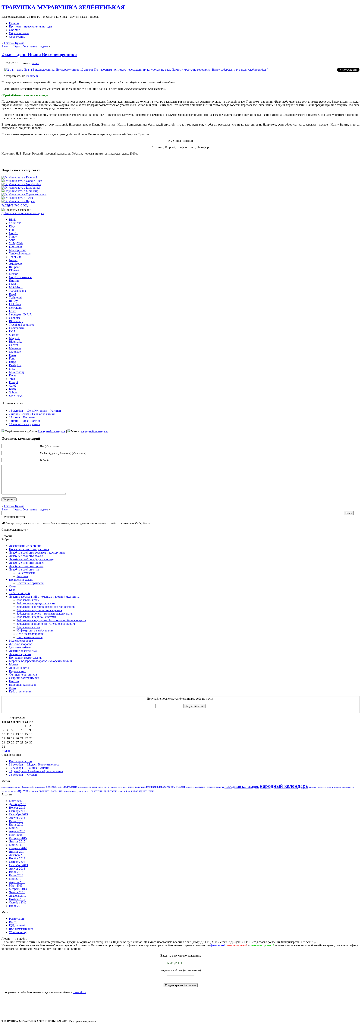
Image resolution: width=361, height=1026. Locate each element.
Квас (12, 589)
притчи (23, 791)
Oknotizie (15, 351)
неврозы (337, 787)
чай (151, 790)
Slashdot (14, 334)
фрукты (144, 790)
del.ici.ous (15, 223)
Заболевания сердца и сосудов (36, 603)
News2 (13, 260)
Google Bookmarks (20, 277)
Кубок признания (20, 691)
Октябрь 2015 (18, 811)
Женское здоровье (20, 644)
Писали (14, 280)
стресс (87, 791)
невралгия (321, 787)
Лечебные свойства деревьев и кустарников (37, 552)
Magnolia (14, 338)
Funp (12, 358)
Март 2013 (16, 885)
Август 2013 (17, 868)
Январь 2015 (17, 841)
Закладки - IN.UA (20, 314)
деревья (51, 786)
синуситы (67, 791)
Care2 (12, 385)
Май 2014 (15, 844)
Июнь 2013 (16, 875)
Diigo (12, 355)
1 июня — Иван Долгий (24, 420)
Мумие (13, 664)
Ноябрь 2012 (17, 899)
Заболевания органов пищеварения (39, 610)
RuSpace (14, 267)
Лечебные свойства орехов (26, 566)
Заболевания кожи (28, 627)
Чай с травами (26, 572)
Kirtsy (12, 389)
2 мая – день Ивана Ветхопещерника (39, 54)
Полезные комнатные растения (29, 549)
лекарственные (168, 786)
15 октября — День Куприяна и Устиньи (35, 410)
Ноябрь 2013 (17, 858)
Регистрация (17, 918)
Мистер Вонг (17, 250)
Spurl (12, 239)
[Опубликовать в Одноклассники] (24, 194)
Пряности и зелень (21, 579)
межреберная (192, 787)
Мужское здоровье (21, 640)
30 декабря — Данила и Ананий (29, 767)
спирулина (77, 791)
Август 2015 (17, 817)
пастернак (6, 791)
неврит (330, 787)
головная (41, 787)
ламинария (152, 786)
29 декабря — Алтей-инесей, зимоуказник (36, 771)
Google (13, 233)
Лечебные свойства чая (24, 569)
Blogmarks (15, 341)
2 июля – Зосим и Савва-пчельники (32, 414)
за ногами (102, 787)
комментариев (21, 928)
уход (135, 790)
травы (113, 790)
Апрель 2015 (17, 831)
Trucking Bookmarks (21, 324)
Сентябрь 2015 (18, 814)
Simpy (13, 236)
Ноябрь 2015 (17, 807)
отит (352, 787)
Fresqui (13, 382)
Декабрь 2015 (17, 804)
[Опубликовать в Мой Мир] (20, 191)
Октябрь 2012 (18, 902)
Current (13, 345)
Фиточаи (22, 576)
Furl (11, 229)
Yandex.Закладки (20, 253)
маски (181, 786)
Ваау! (12, 294)
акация (5, 787)
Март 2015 (16, 834)
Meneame (15, 348)
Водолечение (17, 671)
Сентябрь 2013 (18, 865)
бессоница (27, 787)
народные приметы (215, 787)
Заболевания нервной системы (36, 616)
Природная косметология (25, 657)
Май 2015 (15, 827)
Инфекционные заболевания (35, 630)
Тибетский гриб (19, 593)
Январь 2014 (17, 851)
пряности (44, 790)
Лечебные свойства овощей (27, 562)
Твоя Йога (79, 992)
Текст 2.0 (15, 256)
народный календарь (94, 431)
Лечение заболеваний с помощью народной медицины (44, 596)
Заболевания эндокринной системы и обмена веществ (51, 620)
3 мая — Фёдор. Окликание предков (25, 46)
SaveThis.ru (16, 395)
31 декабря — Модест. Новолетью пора (34, 764)
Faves (12, 375)
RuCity (13, 300)
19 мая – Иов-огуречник (24, 424)
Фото (12, 688)
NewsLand (15, 307)
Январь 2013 (17, 892)
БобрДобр (15, 246)
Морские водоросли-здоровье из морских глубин (40, 661)
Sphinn (13, 392)
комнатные (140, 787)
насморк (312, 787)
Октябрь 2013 (18, 861)
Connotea (14, 317)
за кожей (93, 787)
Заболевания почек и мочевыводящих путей (45, 613)
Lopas (12, 311)
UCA (12, 331)
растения (56, 790)
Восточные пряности (30, 583)
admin (35, 63)
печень (14, 791)
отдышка (346, 787)
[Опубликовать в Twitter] (18, 197)
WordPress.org (18, 932)
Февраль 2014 (18, 848)
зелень (131, 787)
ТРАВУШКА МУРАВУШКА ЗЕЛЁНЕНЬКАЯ (63, 7)
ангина (11, 787)
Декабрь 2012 (17, 895)
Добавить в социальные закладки (23, 213)
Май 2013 (15, 878)
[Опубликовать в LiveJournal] (21, 187)
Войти (13, 922)
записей (17, 925)
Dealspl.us (15, 365)
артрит (18, 787)
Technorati (15, 297)
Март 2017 (16, 800)
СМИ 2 (13, 284)
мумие (201, 786)
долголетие (70, 786)
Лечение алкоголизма (23, 650)
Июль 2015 (16, 821)
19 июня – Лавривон (22, 417)
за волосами (83, 787)
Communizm (16, 328)
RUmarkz (15, 270)
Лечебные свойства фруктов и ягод (31, 559)
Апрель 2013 (17, 882)
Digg (12, 226)
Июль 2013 (16, 872)
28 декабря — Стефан (23, 774)
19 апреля (32, 76)
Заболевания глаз (28, 600)
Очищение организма (23, 674)
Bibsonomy (16, 321)
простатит (33, 791)
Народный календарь (51, 431)
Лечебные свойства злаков (26, 556)
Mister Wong (16, 372)
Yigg (12, 378)
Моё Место (16, 287)
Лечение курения (20, 654)
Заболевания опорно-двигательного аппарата (46, 623)
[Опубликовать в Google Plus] (21, 184)
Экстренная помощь (29, 637)
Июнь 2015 (16, 824)
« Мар (6, 750)
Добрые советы (19, 667)
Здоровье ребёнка (20, 647)
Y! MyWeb (16, 243)
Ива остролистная (20, 761)
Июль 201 (15, 905)
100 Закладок (17, 290)
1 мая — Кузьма (14, 43)
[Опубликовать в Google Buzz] (22, 180)
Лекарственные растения (25, 545)
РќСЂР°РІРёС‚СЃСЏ (15, 205)
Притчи (14, 681)
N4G (12, 368)
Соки (12, 586)
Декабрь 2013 (17, 855)
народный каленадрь (241, 786)
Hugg (12, 361)
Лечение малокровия (30, 633)
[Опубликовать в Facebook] (20, 177)
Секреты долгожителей (24, 677)
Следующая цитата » (15, 529)
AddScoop (15, 263)
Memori (13, 273)
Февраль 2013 (18, 888)
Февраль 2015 (18, 838)
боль (34, 787)
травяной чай (125, 791)
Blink (12, 219)
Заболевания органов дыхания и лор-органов (46, 606)
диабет (59, 787)
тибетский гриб (100, 790)
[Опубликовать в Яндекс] (18, 201)
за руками (122, 787)
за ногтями (113, 787)
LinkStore (15, 304)
